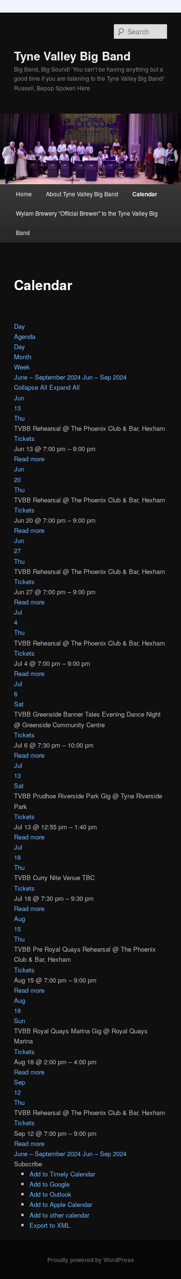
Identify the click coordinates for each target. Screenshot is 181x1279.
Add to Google (49, 1184)
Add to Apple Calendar (60, 1204)
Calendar (144, 194)
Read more (29, 458)
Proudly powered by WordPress (90, 1259)
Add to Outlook (50, 1194)
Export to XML (49, 1225)
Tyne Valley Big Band (72, 55)
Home (24, 194)
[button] (28, 1163)
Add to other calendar (59, 1215)
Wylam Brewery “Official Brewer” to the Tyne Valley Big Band (87, 222)
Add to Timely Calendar (62, 1173)
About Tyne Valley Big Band (82, 194)
